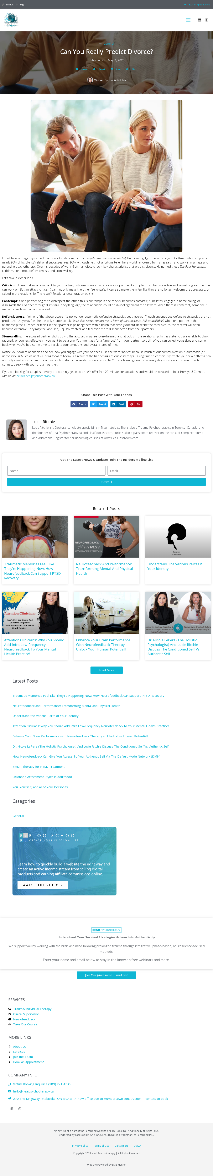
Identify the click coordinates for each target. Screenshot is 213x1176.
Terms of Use (101, 1145)
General (109, 43)
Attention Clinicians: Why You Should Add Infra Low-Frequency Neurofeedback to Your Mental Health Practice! (34, 647)
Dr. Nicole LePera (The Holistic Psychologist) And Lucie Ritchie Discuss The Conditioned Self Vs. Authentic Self (173, 647)
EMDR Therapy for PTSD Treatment (38, 766)
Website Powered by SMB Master (106, 1164)
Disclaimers (121, 1145)
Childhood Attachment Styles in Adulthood (42, 777)
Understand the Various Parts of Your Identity (174, 566)
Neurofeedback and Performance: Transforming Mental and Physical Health (104, 569)
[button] (188, 20)
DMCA (137, 1145)
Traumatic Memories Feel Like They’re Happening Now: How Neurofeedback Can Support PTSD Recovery (32, 571)
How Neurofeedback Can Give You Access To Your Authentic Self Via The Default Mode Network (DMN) (86, 756)
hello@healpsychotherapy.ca (35, 376)
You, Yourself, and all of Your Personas (40, 787)
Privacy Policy (80, 1145)
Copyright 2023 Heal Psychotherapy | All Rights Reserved (106, 1153)
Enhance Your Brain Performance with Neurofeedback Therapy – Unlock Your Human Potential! (103, 645)
